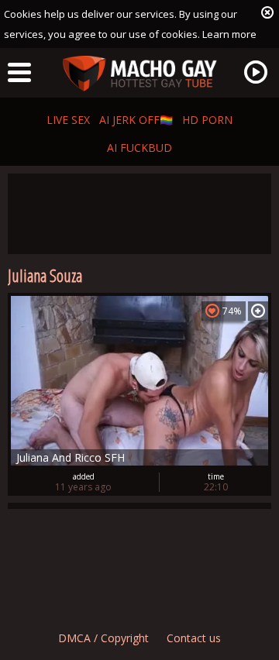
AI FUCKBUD (139, 147)
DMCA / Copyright (103, 638)
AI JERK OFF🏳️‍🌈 (136, 119)
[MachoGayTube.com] (139, 74)
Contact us (194, 638)
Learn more (229, 34)
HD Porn (207, 119)
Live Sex (68, 119)
